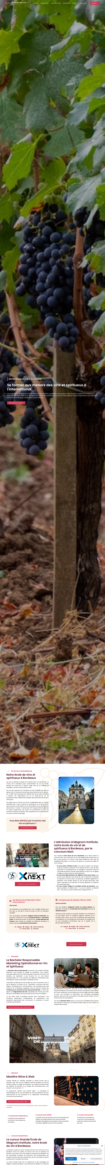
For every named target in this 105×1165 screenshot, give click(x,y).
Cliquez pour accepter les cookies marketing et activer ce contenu (27, 855)
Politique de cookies (77, 1162)
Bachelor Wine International (17, 970)
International (66, 3)
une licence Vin (31, 976)
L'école (36, 3)
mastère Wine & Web (60, 1004)
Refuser (83, 1158)
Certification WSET (56, 3)
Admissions (83, 3)
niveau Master (87, 907)
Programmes (44, 3)
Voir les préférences (96, 1158)
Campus (74, 3)
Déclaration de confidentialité (88, 1162)
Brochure (95, 3)
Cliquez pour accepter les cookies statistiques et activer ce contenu (52, 1038)
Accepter (71, 1158)
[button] (102, 1146)
